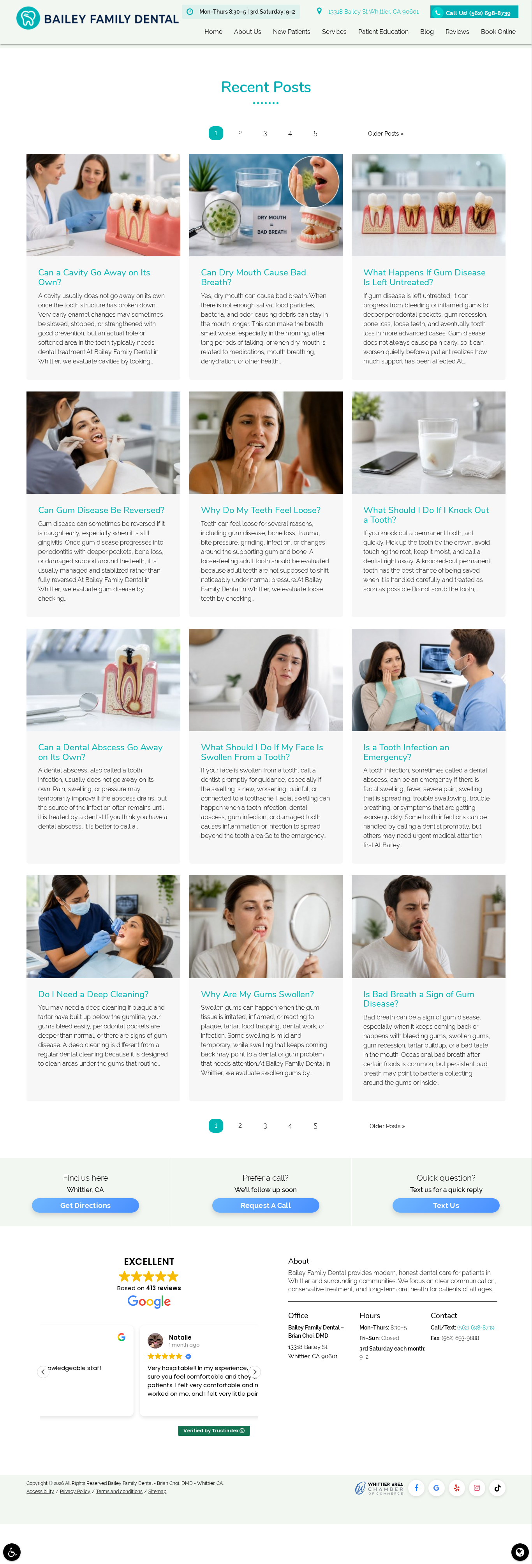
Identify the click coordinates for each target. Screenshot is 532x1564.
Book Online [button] (498, 31)
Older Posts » (386, 133)
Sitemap (157, 1491)
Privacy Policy (75, 1491)
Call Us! (478, 13)
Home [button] (213, 31)
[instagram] (477, 1488)
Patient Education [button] (383, 31)
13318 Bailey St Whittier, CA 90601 (372, 11)
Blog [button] (427, 31)
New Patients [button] (291, 31)
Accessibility (40, 1491)
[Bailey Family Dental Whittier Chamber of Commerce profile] (379, 1488)
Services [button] (334, 31)
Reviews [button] (457, 31)
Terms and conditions (119, 1491)
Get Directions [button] (85, 1205)
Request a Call (266, 1205)
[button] (255, 1372)
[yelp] (457, 1488)
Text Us (446, 1205)
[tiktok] (497, 1488)
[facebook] (416, 1488)
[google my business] (436, 1488)
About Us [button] (247, 31)
